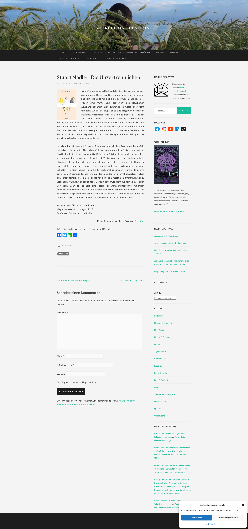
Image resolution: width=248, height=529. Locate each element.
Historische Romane (163, 323)
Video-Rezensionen (69, 58)
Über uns (80, 52)
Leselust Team (81, 83)
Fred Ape (139, 221)
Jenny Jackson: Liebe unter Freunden (170, 243)
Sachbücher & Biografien (165, 394)
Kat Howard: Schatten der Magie (72, 280)
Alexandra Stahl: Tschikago (166, 236)
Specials (160, 52)
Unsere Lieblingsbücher (138, 52)
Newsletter (176, 52)
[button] (243, 505)
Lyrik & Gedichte (161, 380)
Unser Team (96, 52)
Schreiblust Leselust (124, 28)
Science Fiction (161, 401)
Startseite (65, 52)
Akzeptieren (197, 517)
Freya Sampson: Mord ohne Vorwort (170, 271)
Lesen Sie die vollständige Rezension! (170, 211)
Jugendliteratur (161, 351)
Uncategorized (161, 415)
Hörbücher (159, 330)
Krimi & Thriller (161, 373)
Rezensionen (114, 52)
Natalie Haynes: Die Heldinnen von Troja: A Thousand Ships (172, 454)
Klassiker (158, 365)
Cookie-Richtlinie (211, 524)
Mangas (157, 387)
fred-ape (63, 254)
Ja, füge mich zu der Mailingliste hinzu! (78, 382)
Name (60, 356)
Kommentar (63, 312)
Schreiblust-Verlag (116, 58)
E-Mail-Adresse (65, 365)
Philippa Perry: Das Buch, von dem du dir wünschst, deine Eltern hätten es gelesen (172, 490)
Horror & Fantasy (162, 337)
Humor (157, 344)
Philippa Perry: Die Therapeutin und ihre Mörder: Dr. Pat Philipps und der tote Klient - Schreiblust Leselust (171, 482)
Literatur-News (92, 58)
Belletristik (67, 246)
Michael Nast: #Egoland (132, 280)
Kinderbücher (160, 358)
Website (61, 373)
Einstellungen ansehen (228, 517)
